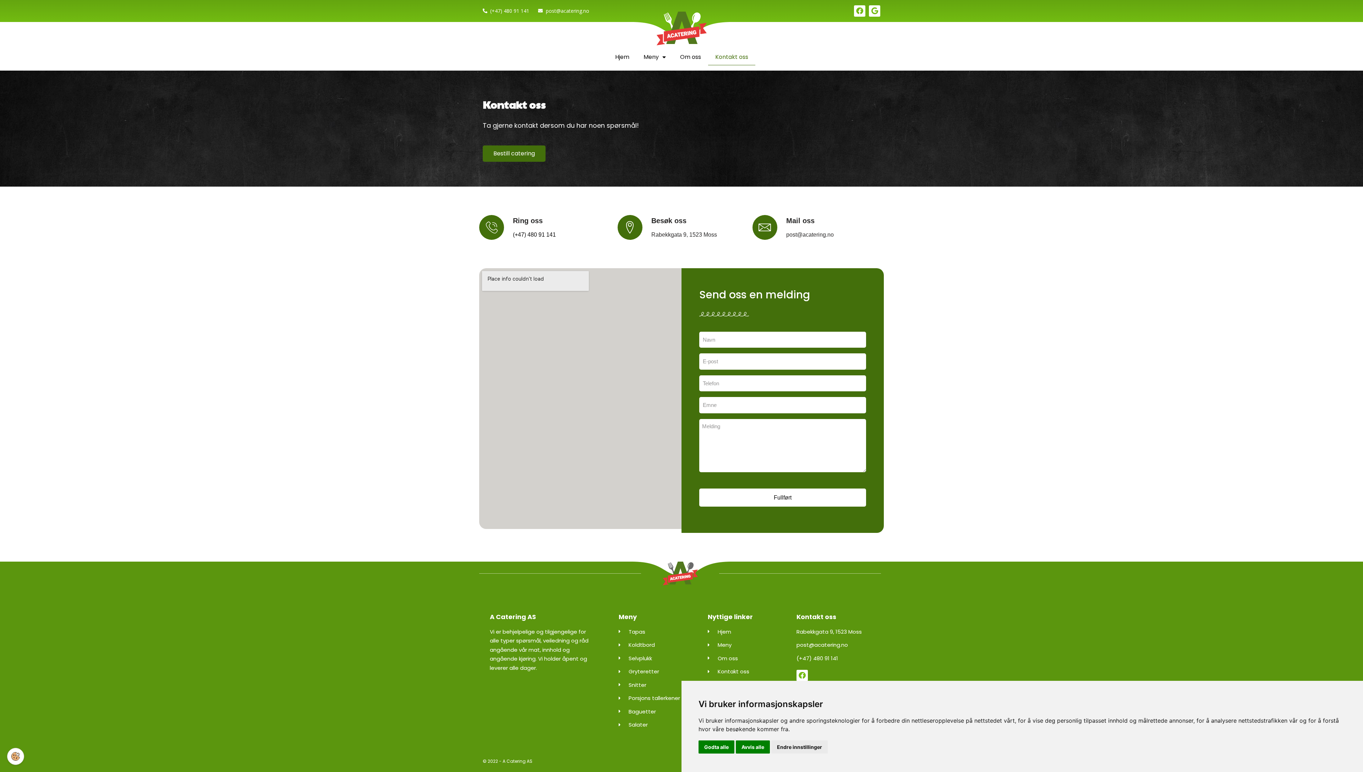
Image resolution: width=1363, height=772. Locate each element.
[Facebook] (859, 11)
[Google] (874, 11)
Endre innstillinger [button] (799, 747)
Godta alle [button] (716, 747)
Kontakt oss (731, 57)
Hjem (622, 57)
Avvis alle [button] (752, 747)
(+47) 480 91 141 (534, 235)
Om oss (690, 57)
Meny (651, 57)
